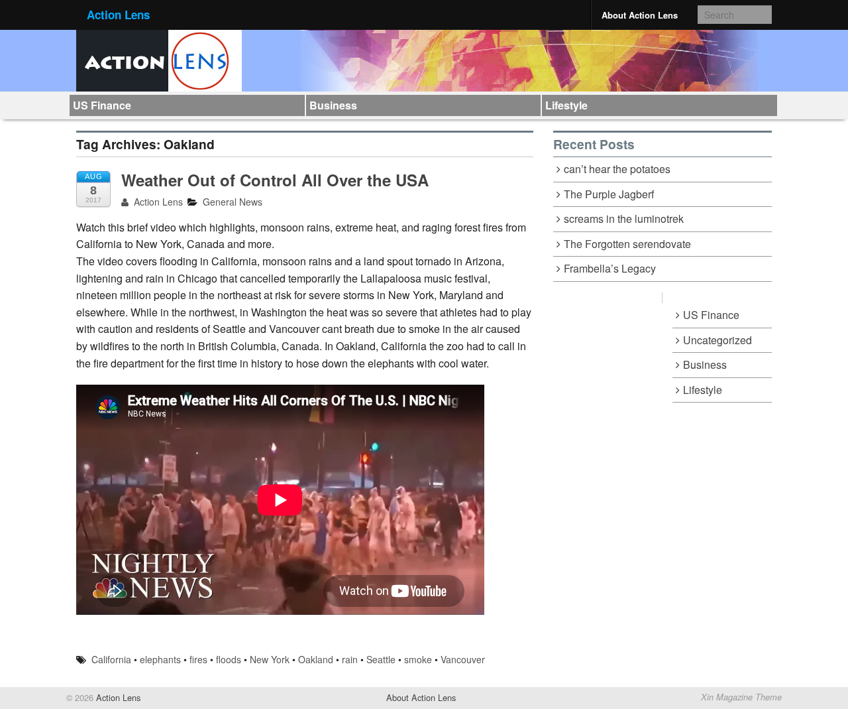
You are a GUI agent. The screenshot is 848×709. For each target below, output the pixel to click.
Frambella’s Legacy (610, 268)
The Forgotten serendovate (627, 243)
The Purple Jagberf (609, 194)
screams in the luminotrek (624, 218)
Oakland (315, 659)
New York (270, 659)
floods (228, 659)
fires (198, 659)
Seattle (381, 659)
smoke (418, 659)
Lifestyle (566, 105)
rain (350, 659)
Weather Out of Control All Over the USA (275, 179)
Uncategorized (717, 340)
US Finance (102, 105)
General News (232, 201)
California (111, 659)
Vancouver (463, 659)
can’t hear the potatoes (617, 168)
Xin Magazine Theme (741, 697)
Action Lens (118, 15)
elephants (160, 659)
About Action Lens (640, 15)
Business (333, 105)
